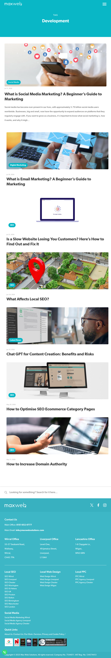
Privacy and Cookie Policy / (53, 634)
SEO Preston (10, 595)
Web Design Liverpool (49, 580)
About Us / (9, 634)
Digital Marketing (18, 165)
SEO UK (8, 592)
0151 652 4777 (24, 525)
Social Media (13, 82)
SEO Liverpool (10, 580)
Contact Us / (19, 634)
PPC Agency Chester (84, 583)
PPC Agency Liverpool (84, 580)
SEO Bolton (9, 598)
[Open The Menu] (104, 5)
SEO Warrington (11, 586)
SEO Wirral (9, 577)
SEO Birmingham (12, 601)
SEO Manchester (12, 604)
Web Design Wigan (48, 586)
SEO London (10, 607)
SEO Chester (10, 583)
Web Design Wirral (48, 577)
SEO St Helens (11, 589)
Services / (38, 634)
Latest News (15, 340)
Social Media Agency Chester (17, 624)
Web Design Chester (48, 583)
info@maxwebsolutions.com (30, 530)
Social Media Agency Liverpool (18, 621)
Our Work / (29, 634)
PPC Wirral (79, 577)
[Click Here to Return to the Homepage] (13, 4)
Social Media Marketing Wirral (17, 618)
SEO (12, 225)
